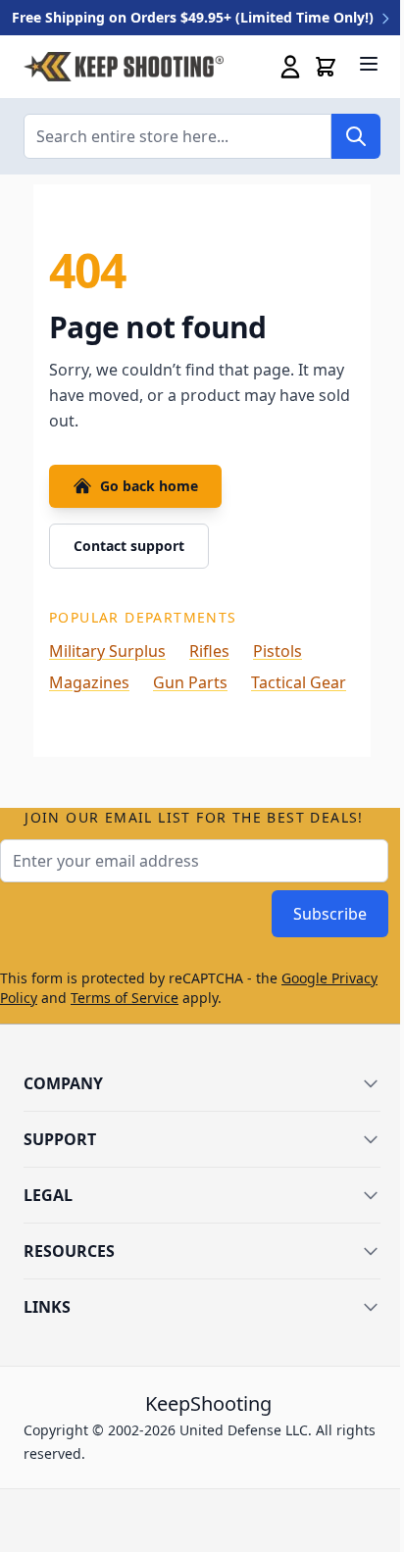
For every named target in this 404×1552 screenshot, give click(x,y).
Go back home (149, 485)
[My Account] (290, 66)
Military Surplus (107, 651)
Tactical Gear (298, 682)
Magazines (89, 682)
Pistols (277, 651)
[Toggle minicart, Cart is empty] (325, 66)
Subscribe (330, 914)
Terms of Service (124, 997)
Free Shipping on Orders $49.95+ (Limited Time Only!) (195, 17)
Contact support (129, 545)
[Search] (355, 136)
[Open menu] (368, 63)
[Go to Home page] (124, 67)
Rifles (209, 651)
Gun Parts (190, 682)
